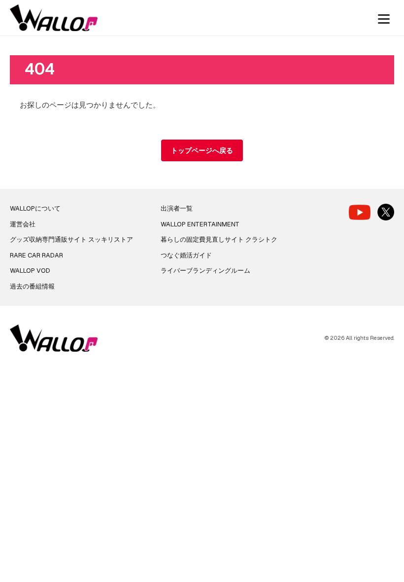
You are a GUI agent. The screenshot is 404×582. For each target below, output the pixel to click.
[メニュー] (383, 17)
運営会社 (22, 224)
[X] (385, 212)
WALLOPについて (35, 208)
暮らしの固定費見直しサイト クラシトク (219, 239)
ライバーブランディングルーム (205, 270)
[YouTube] (359, 212)
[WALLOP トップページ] (54, 18)
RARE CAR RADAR (36, 255)
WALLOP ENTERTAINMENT (200, 224)
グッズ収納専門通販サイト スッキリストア (71, 239)
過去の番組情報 (32, 286)
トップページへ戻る (202, 150)
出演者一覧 (177, 208)
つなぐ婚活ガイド (186, 255)
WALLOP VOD (30, 270)
